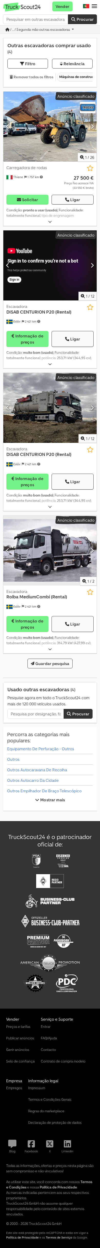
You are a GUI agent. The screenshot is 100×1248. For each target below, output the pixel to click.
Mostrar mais (52, 799)
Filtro (29, 63)
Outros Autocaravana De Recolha (37, 769)
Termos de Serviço (59, 1237)
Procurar (85, 19)
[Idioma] (86, 6)
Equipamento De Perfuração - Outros (40, 748)
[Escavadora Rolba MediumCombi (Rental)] (50, 550)
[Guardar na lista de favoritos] (90, 168)
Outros (13, 759)
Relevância (74, 63)
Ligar (75, 199)
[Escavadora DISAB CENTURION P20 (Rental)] (50, 408)
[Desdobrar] (50, 222)
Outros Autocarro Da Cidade (33, 780)
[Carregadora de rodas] (50, 127)
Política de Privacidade (22, 1237)
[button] (94, 6)
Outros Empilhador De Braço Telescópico (44, 790)
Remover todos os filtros (33, 77)
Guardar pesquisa (51, 663)
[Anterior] (8, 126)
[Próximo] (92, 126)
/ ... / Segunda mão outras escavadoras (40, 29)
